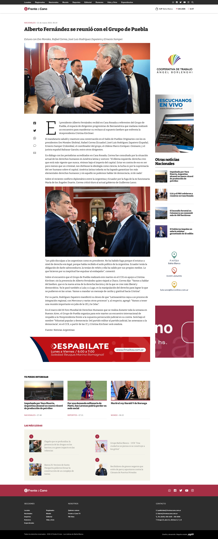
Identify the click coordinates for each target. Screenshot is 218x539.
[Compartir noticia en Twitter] (34, 130)
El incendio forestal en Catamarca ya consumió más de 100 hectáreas (181, 213)
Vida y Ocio (112, 2)
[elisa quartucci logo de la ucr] (101, 446)
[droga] (35, 446)
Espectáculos (127, 2)
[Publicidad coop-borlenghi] (174, 63)
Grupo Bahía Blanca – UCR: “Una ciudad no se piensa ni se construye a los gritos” (127, 446)
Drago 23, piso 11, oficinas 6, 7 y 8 (169, 520)
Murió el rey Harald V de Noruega (129, 403)
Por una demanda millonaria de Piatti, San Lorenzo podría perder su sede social (87, 406)
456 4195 (169, 517)
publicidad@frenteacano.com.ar (169, 510)
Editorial (88, 2)
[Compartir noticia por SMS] (34, 145)
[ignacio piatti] (87, 390)
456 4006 (177, 517)
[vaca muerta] (161, 176)
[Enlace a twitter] (181, 2)
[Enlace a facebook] (177, 2)
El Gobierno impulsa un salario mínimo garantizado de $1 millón (181, 231)
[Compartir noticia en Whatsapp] (34, 138)
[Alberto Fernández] (87, 78)
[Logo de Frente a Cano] (35, 9)
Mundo (65, 2)
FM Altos (71, 517)
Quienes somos (73, 510)
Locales (27, 2)
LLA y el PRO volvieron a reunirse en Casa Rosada (181, 194)
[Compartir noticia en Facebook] (34, 123)
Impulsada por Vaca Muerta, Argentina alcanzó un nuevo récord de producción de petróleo (181, 176)
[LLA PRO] (161, 195)
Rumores (99, 2)
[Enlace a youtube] (185, 2)
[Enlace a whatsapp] (173, 2)
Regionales (40, 2)
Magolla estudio (182, 534)
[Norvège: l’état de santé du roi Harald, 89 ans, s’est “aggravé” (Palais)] (130, 390)
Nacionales (53, 2)
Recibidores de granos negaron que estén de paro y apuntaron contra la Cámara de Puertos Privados (126, 469)
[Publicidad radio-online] (174, 124)
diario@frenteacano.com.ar (168, 513)
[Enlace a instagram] (188, 2)
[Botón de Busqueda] (192, 2)
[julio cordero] (161, 231)
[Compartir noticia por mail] (34, 153)
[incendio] (161, 213)
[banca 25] (35, 469)
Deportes (76, 2)
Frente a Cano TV (74, 513)
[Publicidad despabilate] (87, 349)
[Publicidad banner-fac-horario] (174, 332)
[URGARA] (101, 469)
